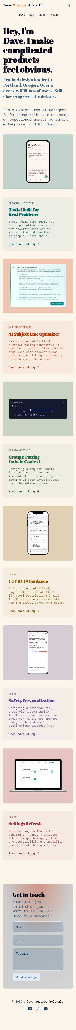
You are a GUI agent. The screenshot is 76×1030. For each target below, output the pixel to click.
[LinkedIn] (30, 1009)
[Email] (45, 1009)
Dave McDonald (22, 5)
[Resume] (38, 1009)
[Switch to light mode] (69, 5)
